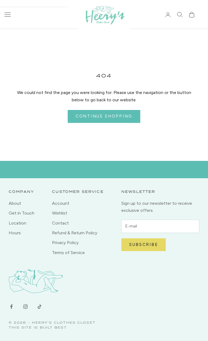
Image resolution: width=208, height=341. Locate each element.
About (15, 203)
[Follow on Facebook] (11, 306)
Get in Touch (21, 213)
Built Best (53, 327)
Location (17, 223)
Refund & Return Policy (74, 232)
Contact (60, 223)
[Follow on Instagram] (25, 306)
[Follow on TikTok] (39, 306)
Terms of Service (68, 252)
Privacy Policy (65, 242)
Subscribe (143, 244)
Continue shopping (104, 116)
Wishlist (59, 213)
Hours (15, 232)
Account (60, 203)
